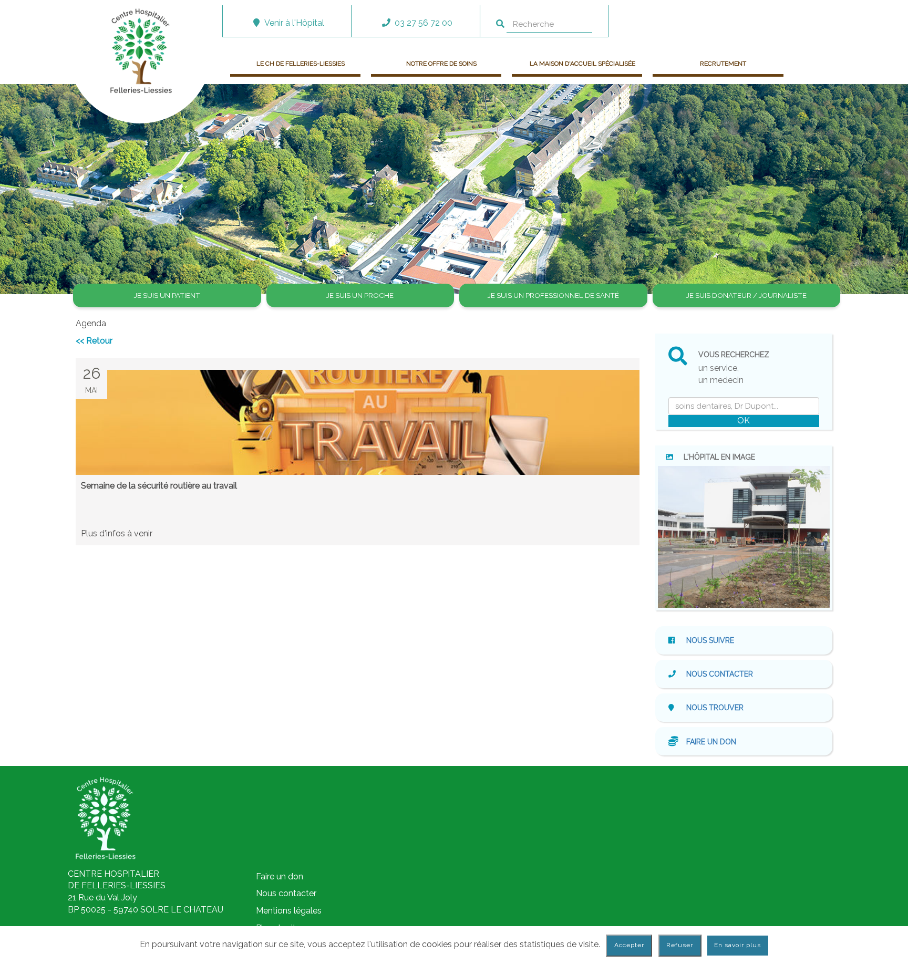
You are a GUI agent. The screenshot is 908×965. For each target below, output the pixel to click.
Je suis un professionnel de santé (553, 295)
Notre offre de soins (441, 63)
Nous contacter (719, 674)
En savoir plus (737, 945)
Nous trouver (715, 707)
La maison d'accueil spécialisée (582, 63)
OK (743, 421)
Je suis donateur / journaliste (746, 295)
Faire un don (711, 741)
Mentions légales (289, 911)
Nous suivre (709, 640)
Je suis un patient (167, 295)
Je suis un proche (360, 295)
